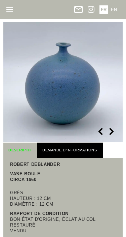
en (114, 9)
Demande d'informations (69, 150)
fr (104, 9)
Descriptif (20, 150)
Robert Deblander (35, 164)
